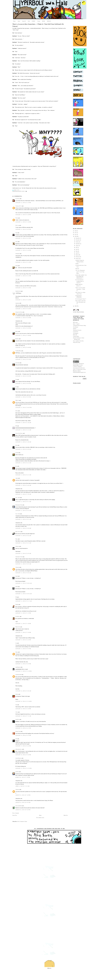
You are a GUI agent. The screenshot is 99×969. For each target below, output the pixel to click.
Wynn (16, 218)
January (77, 258)
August (77, 245)
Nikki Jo (17, 400)
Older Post (66, 815)
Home (14, 21)
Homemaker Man (18, 505)
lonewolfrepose (18, 758)
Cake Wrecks (75, 331)
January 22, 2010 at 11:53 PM (23, 768)
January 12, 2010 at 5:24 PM (23, 299)
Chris (16, 712)
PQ (16, 597)
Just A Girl (17, 513)
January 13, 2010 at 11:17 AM (23, 601)
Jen (16, 643)
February (77, 256)
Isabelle (76, 263)
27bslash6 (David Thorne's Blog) (79, 325)
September (78, 243)
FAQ (29, 21)
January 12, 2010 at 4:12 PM (23, 238)
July (77, 247)
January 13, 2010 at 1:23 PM (23, 613)
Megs (16, 652)
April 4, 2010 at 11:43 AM (22, 786)
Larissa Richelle (18, 805)
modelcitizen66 (18, 674)
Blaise (16, 331)
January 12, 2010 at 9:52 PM (23, 397)
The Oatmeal (75, 327)
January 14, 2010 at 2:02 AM (23, 691)
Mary (16, 539)
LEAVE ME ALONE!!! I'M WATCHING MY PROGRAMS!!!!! (80, 276)
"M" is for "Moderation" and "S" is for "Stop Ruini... (80, 272)
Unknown (17, 567)
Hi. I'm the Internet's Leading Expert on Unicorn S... (79, 281)
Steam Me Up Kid (76, 342)
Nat (16, 379)
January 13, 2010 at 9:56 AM (23, 572)
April (77, 253)
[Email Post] (26, 191)
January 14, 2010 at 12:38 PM (23, 701)
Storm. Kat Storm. (19, 433)
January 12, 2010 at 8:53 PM (23, 359)
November (78, 240)
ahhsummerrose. (18, 749)
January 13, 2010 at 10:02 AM (23, 583)
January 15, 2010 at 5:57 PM (23, 735)
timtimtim (17, 253)
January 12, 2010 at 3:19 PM (23, 202)
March (77, 254)
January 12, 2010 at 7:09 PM (23, 335)
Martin (16, 694)
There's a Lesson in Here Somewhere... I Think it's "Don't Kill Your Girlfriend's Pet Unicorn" (38, 25)
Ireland (16, 452)
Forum (38, 21)
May (77, 251)
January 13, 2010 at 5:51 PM (23, 648)
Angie (16, 478)
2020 (76, 230)
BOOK (43, 21)
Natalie (16, 604)
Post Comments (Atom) (22, 821)
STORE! (33, 21)
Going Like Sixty (18, 312)
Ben (16, 466)
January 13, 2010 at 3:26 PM (23, 632)
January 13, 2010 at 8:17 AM (23, 501)
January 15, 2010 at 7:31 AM (23, 716)
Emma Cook (17, 731)
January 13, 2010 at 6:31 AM (23, 474)
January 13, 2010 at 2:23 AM (23, 430)
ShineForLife (18, 291)
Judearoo (17, 546)
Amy (16, 279)
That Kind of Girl (18, 556)
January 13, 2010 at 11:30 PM (23, 671)
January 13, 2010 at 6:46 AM (23, 485)
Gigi (16, 232)
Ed (16, 386)
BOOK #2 (49, 21)
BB (16, 426)
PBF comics (75, 322)
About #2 (24, 21)
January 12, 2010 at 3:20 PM (23, 214)
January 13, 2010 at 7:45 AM (23, 494)
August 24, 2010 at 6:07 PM (22, 802)
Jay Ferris (17, 198)
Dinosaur (77, 268)
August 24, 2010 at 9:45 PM (22, 809)
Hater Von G (17, 531)
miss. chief (17, 497)
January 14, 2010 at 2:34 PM (23, 708)
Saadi (16, 576)
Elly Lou (17, 225)
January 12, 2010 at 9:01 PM (23, 376)
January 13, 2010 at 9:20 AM (23, 528)
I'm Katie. (17, 616)
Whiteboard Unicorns (77, 330)
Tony (16, 241)
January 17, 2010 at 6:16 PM (23, 746)
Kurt (16, 445)
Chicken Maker (76, 336)
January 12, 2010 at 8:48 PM (23, 347)
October (77, 241)
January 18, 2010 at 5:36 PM (23, 754)
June (77, 249)
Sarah (16, 265)
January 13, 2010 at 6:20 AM (23, 449)
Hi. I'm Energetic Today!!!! (80, 299)
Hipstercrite (17, 626)
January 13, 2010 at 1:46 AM (23, 422)
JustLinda (17, 362)
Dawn (16, 410)
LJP (16, 738)
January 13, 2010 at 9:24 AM (23, 535)
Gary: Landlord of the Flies (78, 341)
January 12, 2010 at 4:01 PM (23, 229)
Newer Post (14, 815)
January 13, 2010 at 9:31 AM (23, 543)
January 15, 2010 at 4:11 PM (23, 728)
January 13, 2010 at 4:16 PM (23, 639)
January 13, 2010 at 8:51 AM (23, 519)
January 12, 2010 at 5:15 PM (23, 287)
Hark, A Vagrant (76, 324)
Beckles (17, 338)
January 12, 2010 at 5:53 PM (23, 308)
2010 (76, 236)
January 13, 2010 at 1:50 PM (23, 623)
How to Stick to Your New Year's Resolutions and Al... (80, 302)
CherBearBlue (18, 350)
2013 (76, 232)
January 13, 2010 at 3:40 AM (23, 442)
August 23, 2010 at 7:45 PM (22, 795)
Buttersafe (75, 334)
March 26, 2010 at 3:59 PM (22, 777)
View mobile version (40, 817)
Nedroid (74, 328)
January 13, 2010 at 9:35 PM (23, 663)
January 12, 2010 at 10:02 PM (23, 407)
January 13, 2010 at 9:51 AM (23, 563)
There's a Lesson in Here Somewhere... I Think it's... (80, 289)
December (78, 238)
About (19, 21)
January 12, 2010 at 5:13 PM (23, 262)
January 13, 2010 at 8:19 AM (23, 510)
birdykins (17, 719)
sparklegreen (17, 667)
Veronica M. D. (18, 206)
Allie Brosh (80, 363)
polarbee (17, 771)
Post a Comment (15, 813)
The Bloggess (75, 333)
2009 (76, 306)
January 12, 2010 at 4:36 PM (23, 250)
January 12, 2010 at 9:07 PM (23, 383)
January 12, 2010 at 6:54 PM (23, 317)
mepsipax (17, 303)
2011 (76, 234)
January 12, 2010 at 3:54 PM (23, 222)
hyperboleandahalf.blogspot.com (79, 372)
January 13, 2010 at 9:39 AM (23, 553)
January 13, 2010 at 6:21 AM (23, 462)
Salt (16, 704)
